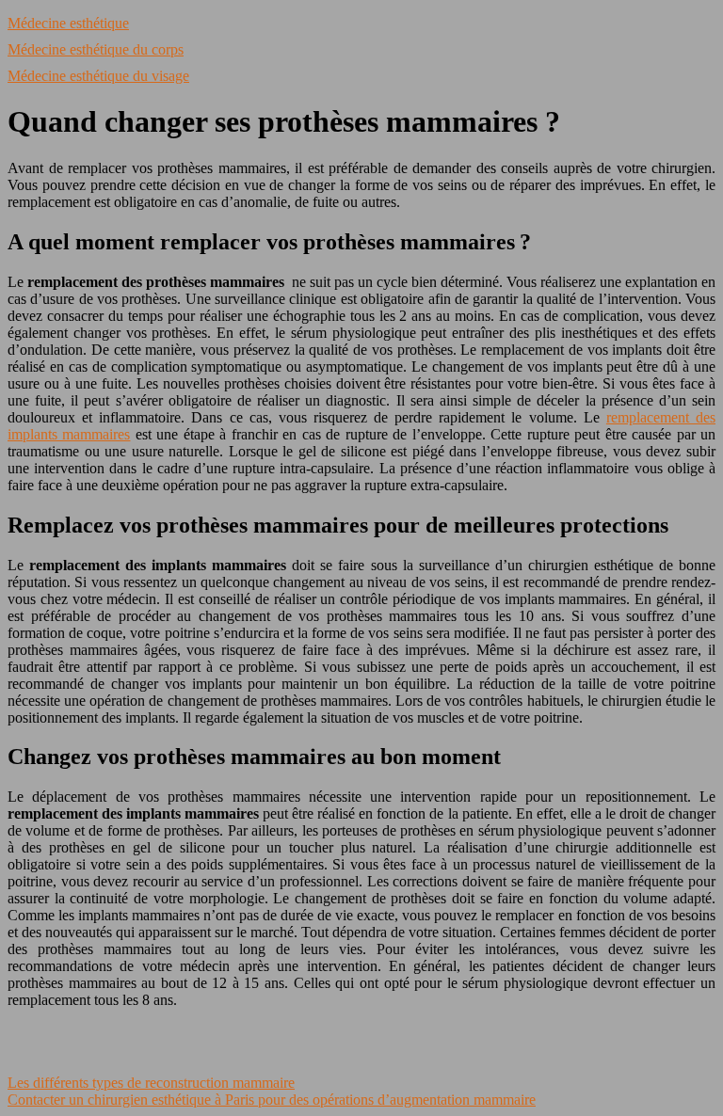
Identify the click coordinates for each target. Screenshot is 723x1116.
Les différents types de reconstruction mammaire (151, 1083)
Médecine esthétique (68, 23)
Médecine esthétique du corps (96, 49)
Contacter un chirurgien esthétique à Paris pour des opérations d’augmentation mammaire (272, 1100)
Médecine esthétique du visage (98, 76)
